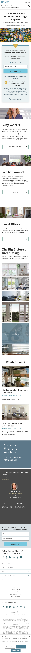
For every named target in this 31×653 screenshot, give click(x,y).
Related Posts (15, 362)
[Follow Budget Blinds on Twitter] (17, 606)
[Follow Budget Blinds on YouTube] (17, 557)
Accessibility (15, 592)
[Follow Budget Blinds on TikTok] (24, 606)
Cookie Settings (10, 647)
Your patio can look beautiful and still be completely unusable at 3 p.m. (13, 398)
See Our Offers (15, 239)
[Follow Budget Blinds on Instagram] (6, 606)
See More (15, 192)
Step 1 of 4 (16, 62)
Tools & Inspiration (8, 575)
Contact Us (6, 563)
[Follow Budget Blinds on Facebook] (3, 557)
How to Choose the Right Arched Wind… (13, 424)
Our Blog (5, 580)
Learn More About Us (14, 147)
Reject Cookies (21, 647)
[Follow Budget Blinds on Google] (21, 557)
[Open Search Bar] (26, 2)
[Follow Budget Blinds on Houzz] (10, 557)
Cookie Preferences (15, 596)
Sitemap (15, 584)
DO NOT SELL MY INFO (15, 594)
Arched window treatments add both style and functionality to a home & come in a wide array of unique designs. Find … (15, 433)
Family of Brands (8, 567)
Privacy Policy (23, 94)
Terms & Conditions (15, 589)
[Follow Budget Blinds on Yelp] (6, 557)
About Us (5, 571)
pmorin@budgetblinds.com (15, 493)
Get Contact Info (15, 7)
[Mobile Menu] (29, 2)
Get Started (15, 71)
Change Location (5, 479)
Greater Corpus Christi (8, 6)
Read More (5, 510)
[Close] (29, 637)
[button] (6, 7)
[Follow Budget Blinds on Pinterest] (13, 557)
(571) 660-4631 (29, 6)
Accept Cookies (15, 650)
